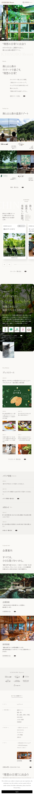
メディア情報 (20, 734)
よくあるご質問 (20, 719)
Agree (17, 791)
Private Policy (17, 787)
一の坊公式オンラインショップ (24, 743)
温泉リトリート (20, 710)
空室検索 (19, 722)
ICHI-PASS (19, 717)
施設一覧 (19, 712)
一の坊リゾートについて (22, 727)
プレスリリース (20, 732)
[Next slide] (9, 38)
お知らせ (19, 737)
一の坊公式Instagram (22, 745)
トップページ (20, 704)
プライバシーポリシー (21, 747)
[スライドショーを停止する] (6, 38)
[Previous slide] (3, 38)
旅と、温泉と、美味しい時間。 (23, 714)
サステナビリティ (20, 730)
